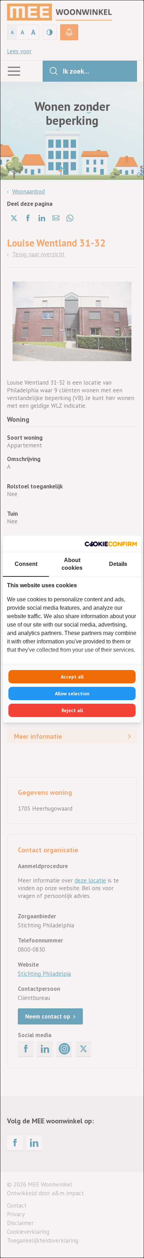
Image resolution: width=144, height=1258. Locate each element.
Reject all (72, 710)
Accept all (72, 677)
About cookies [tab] (72, 564)
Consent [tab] (26, 564)
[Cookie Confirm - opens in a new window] (111, 544)
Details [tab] (118, 564)
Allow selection (72, 693)
